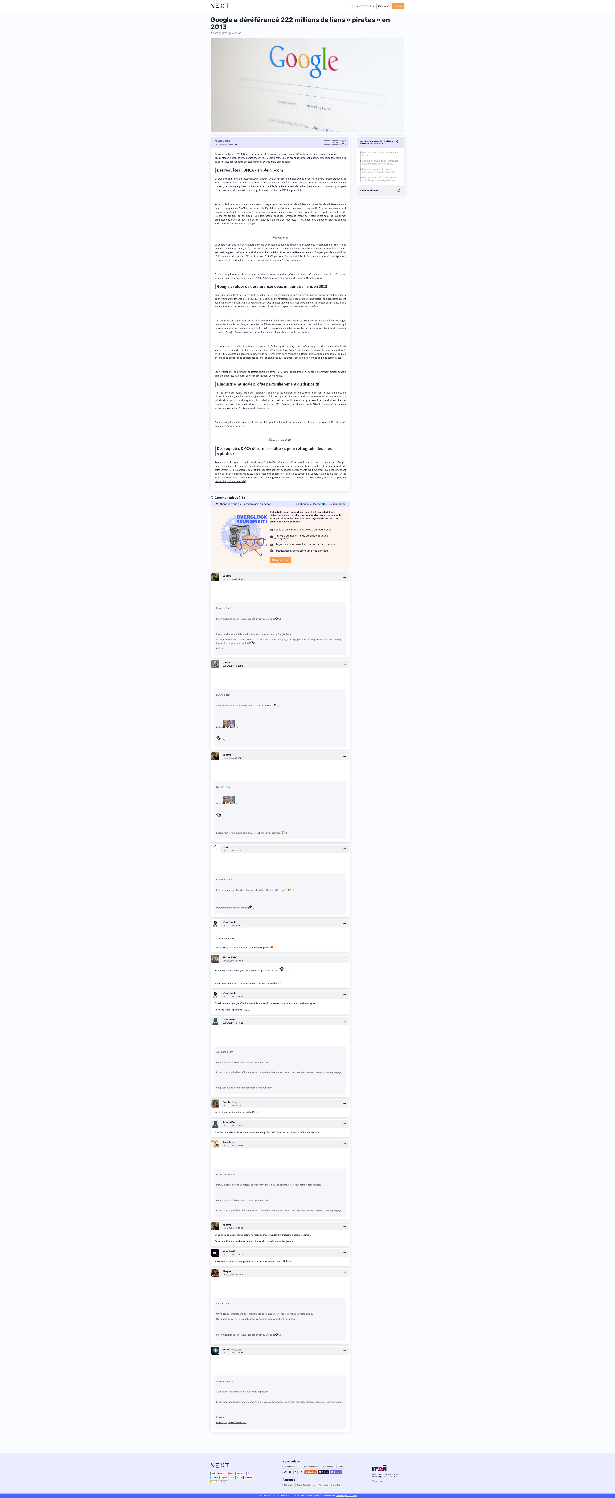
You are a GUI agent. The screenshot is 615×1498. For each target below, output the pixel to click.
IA (248, 1473)
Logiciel (224, 1478)
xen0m (227, 576)
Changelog (335, 1485)
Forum (340, 1467)
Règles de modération (306, 1485)
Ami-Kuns (228, 1142)
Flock (231, 1473)
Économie (222, 1473)
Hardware (241, 1473)
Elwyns (227, 1271)
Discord (337, 1472)
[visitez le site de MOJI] (379, 1470)
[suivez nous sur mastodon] (290, 1472)
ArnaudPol (229, 1019)
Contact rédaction (311, 1467)
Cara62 (227, 662)
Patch (226, 1102)
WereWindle (229, 922)
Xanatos (228, 1349)
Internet (214, 1478)
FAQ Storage (323, 1485)
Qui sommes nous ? (292, 1467)
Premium (398, 6)
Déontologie (289, 1485)
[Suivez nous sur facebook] (295, 1472)
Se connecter (337, 504)
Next (232, 1478)
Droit (213, 1473)
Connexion (383, 6)
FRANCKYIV (230, 957)
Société (224, 1482)
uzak (225, 847)
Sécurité (214, 1482)
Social (239, 1478)
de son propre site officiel (236, 357)
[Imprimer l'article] (343, 142)
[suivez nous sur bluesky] (285, 1472)
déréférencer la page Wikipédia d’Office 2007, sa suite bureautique (300, 353)
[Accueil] (220, 6)
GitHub (325, 1472)
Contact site (328, 1467)
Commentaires (369, 190)
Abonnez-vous (280, 560)
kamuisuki (229, 1251)
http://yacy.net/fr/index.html (231, 1422)
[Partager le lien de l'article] (397, 142)
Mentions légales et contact (346, 1496)
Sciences (248, 1478)
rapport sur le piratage (251, 320)
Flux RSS (312, 1472)
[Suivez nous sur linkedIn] (301, 1472)
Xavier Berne (222, 140)
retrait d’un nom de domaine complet (316, 357)
